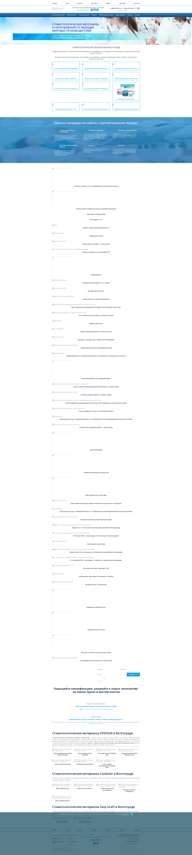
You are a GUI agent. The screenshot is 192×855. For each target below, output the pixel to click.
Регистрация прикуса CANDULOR (126, 79)
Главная (54, 3)
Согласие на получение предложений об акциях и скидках (120, 681)
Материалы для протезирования (96, 68)
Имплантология (71, 15)
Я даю (119, 681)
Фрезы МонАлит (120, 15)
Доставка (122, 3)
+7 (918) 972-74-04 (128, 8)
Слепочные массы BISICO (126, 99)
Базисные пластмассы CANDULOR (96, 79)
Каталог (79, 3)
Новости (108, 3)
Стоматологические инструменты (66, 88)
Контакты (137, 3)
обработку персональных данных (123, 678)
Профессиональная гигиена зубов (126, 109)
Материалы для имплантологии (126, 68)
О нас (67, 3)
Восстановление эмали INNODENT (96, 88)
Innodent (137, 15)
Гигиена (130, 15)
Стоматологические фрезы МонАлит (96, 109)
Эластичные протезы (58, 15)
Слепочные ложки (84, 15)
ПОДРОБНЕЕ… (125, 814)
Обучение (94, 3)
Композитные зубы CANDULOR (65, 79)
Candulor (94, 15)
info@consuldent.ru (83, 10)
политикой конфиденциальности (121, 680)
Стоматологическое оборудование (66, 68)
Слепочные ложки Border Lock (66, 109)
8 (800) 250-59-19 (116, 8)
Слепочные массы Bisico (106, 15)
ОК (131, 814)
